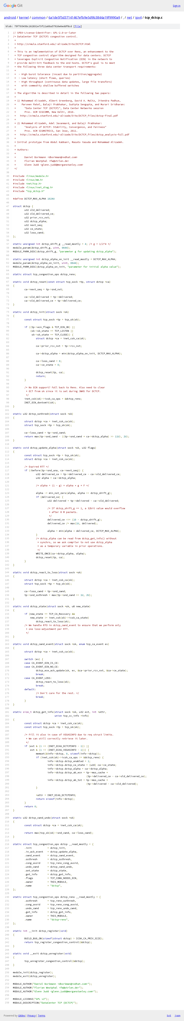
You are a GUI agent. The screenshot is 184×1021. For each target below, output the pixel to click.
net (129, 17)
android (10, 17)
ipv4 (138, 17)
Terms (41, 1015)
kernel (24, 17)
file (77, 26)
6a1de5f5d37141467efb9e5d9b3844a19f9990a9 (84, 17)
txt (169, 1015)
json (177, 1015)
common (38, 17)
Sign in (176, 5)
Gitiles (21, 1015)
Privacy (31, 1015)
